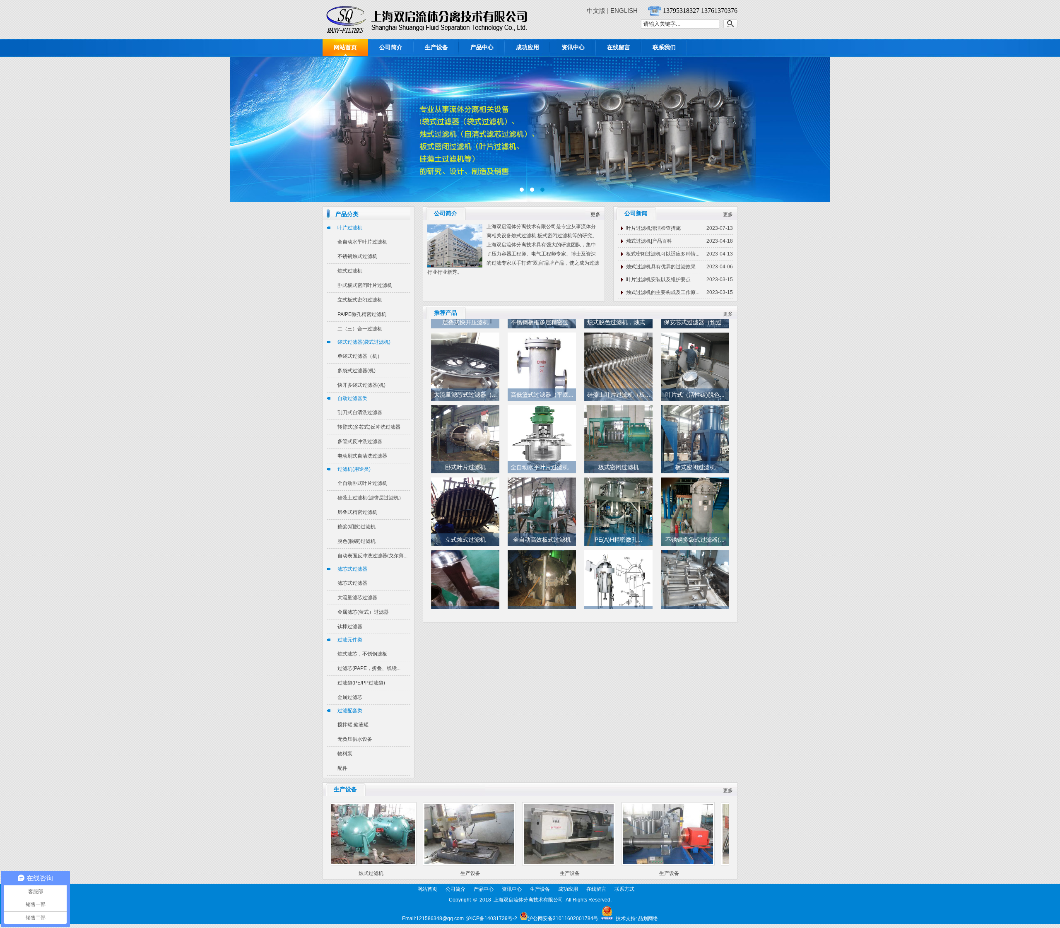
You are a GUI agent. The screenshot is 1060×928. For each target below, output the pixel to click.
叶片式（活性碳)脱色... (695, 385)
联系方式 (624, 889)
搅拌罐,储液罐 (353, 725)
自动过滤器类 (352, 398)
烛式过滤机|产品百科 (649, 241)
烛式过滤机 (349, 271)
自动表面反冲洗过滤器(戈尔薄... (372, 556)
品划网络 (648, 918)
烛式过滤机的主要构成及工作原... (662, 292)
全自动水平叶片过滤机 (362, 242)
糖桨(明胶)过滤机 (356, 527)
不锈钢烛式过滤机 (357, 256)
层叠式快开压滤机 (618, 603)
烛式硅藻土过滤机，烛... (465, 603)
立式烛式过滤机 (465, 530)
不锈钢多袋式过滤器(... (695, 530)
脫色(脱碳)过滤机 (356, 541)
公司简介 (390, 47)
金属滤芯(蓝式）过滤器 (363, 612)
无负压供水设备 (354, 739)
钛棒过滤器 (349, 626)
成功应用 (527, 47)
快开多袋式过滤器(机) (361, 385)
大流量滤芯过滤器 (357, 597)
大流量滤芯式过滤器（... (465, 385)
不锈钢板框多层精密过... (695, 603)
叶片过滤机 (349, 228)
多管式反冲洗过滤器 (359, 441)
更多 (595, 214)
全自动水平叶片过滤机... (542, 458)
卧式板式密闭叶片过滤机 (364, 285)
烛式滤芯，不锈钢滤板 (362, 654)
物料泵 (344, 754)
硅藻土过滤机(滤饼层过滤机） (370, 498)
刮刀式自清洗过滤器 (359, 412)
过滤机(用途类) (354, 469)
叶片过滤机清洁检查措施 (653, 228)
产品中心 (482, 47)
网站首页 (345, 47)
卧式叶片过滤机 (465, 458)
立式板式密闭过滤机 (359, 300)
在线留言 (618, 47)
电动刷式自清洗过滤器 (362, 456)
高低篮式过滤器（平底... (542, 385)
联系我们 (664, 47)
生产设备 (436, 47)
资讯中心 (573, 47)
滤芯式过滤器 (352, 569)
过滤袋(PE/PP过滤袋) (361, 683)
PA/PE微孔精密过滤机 (361, 314)
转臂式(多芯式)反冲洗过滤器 (368, 427)
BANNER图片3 (530, 129)
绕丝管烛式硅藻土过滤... (542, 603)
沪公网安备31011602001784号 (563, 918)
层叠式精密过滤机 (357, 512)
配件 (342, 768)
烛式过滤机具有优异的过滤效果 (661, 267)
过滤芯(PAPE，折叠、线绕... (368, 668)
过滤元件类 (349, 640)
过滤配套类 (349, 710)
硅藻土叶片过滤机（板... (618, 385)
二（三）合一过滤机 (359, 329)
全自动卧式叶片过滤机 (362, 483)
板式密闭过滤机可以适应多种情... (662, 254)
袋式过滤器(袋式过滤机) (363, 342)
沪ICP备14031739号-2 (491, 918)
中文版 (596, 10)
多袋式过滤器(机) (356, 371)
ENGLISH (624, 10)
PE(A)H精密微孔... (618, 530)
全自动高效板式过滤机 (542, 530)
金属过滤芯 (349, 697)
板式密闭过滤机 (618, 458)
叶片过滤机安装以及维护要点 (658, 279)
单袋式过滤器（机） (359, 356)
